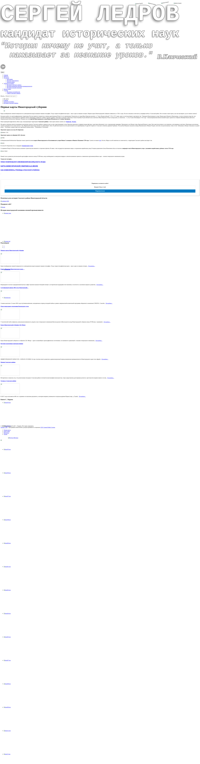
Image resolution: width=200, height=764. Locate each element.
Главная (6, 75)
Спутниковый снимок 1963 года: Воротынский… (14, 287)
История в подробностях (13, 92)
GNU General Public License (47, 427)
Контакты (6, 433)
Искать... (3, 96)
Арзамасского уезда (27, 145)
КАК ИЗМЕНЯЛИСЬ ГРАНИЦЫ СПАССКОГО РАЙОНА (20, 170)
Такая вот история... (9, 83)
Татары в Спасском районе (8, 381)
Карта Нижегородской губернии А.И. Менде (13, 325)
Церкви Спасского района (8, 362)
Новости (6, 76)
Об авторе (6, 78)
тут (100, 140)
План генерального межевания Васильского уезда (15, 306)
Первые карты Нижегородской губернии (12, 250)
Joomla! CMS (4, 427)
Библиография (11, 82)
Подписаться (100, 191)
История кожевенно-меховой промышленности (19, 86)
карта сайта (7, 431)
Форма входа (7, 430)
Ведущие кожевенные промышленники (12, 343)
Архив (5, 434)
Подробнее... (91, 266)
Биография (10, 79)
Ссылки (6, 90)
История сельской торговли (14, 87)
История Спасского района (14, 85)
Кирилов (68, 121)
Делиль (74, 121)
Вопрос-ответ (7, 89)
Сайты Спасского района (13, 93)
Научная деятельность (13, 80)
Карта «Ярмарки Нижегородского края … (13, 269)
